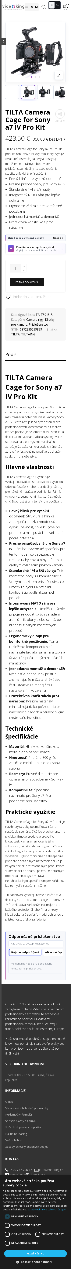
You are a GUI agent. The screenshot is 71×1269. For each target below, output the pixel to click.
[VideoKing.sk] (13, 7)
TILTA (15, 334)
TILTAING (28, 334)
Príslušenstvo (38, 324)
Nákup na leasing (16, 1134)
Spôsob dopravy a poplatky (23, 1127)
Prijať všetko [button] (35, 1253)
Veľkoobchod (13, 1140)
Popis (10, 354)
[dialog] (35, 1222)
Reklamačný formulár (18, 1114)
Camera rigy (35, 319)
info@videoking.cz (51, 1170)
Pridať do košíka (27, 282)
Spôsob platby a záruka (20, 1121)
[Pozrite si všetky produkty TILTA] (12, 92)
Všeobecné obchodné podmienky (26, 1108)
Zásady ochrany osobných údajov (26, 1146)
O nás (9, 1101)
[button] (28, 92)
